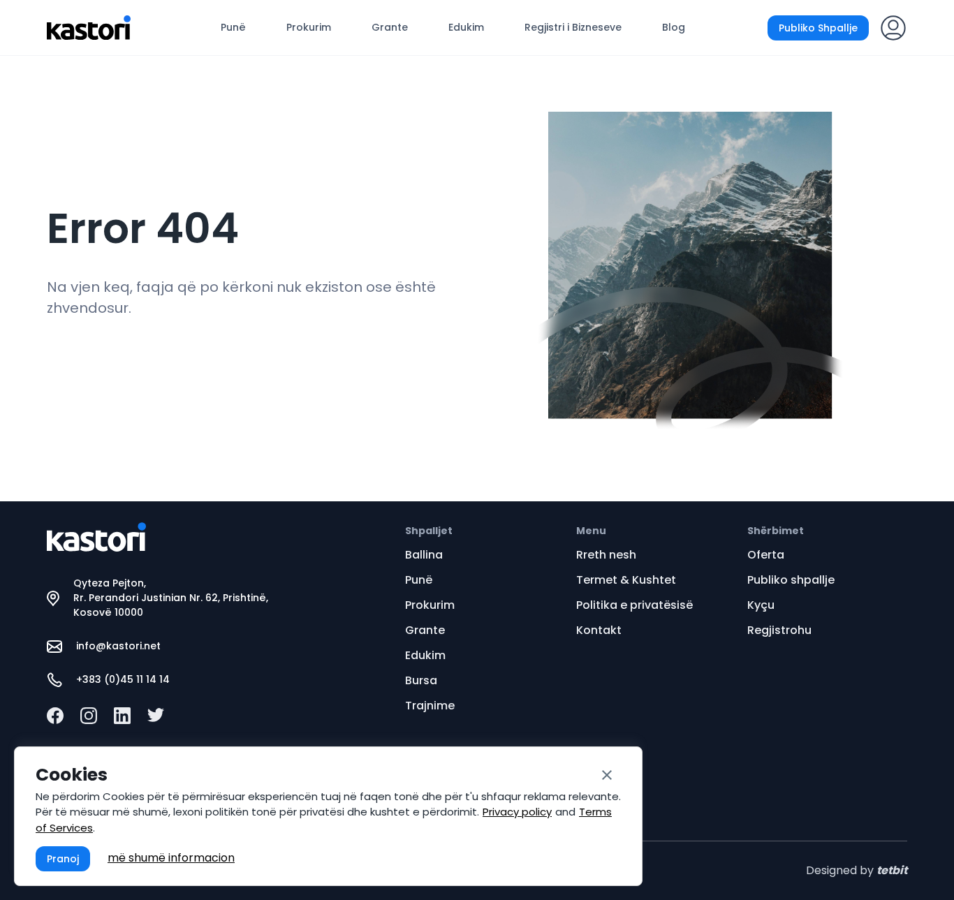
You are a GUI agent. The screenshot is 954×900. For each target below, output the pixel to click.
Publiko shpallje (791, 580)
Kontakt (599, 630)
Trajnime (430, 706)
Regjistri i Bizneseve (573, 27)
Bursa (421, 680)
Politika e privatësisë (634, 605)
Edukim (466, 27)
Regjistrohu (779, 630)
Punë (233, 27)
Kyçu (761, 605)
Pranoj (63, 859)
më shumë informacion (171, 858)
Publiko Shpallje (818, 28)
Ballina (424, 555)
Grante (390, 27)
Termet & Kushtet (626, 580)
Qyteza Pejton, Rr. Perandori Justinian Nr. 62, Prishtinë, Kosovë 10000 (170, 597)
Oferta (765, 555)
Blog (673, 27)
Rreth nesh (606, 555)
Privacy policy (517, 811)
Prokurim (308, 27)
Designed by (856, 870)
